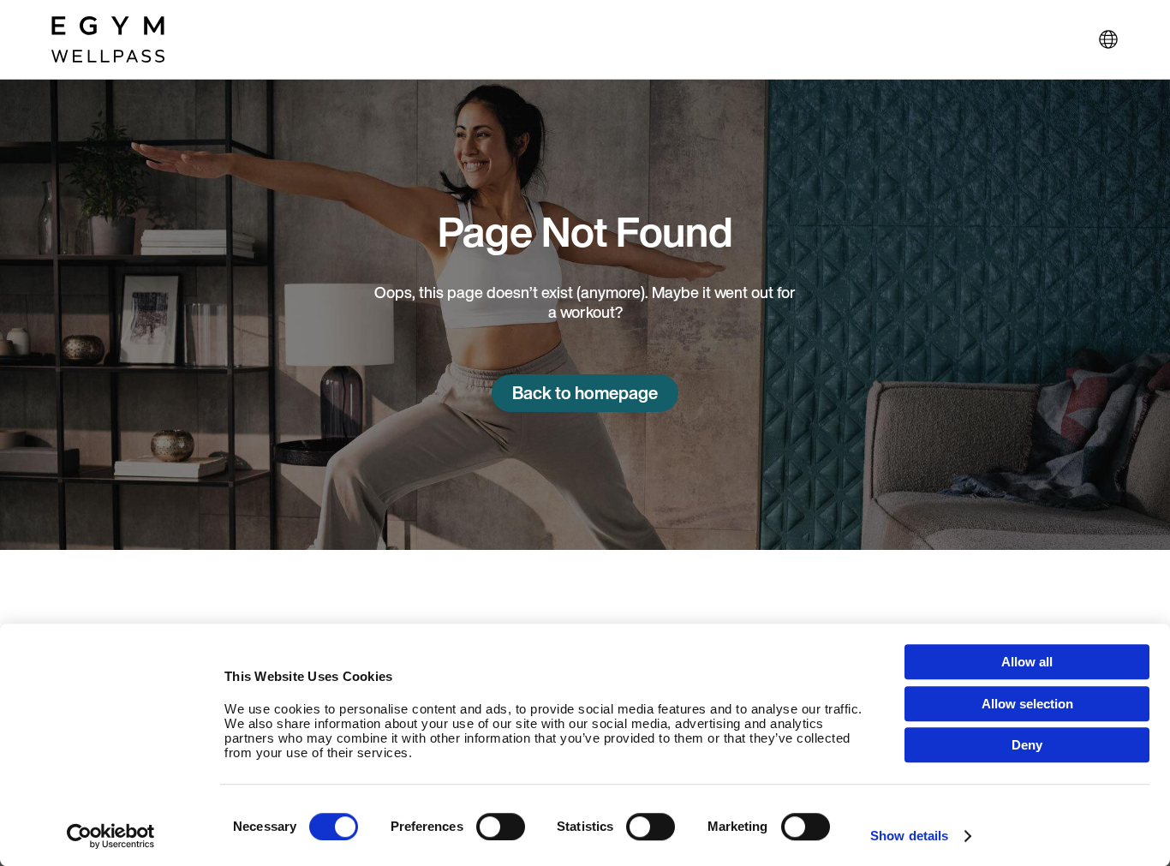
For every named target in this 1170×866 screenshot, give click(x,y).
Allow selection (1027, 703)
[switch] (500, 826)
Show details (909, 835)
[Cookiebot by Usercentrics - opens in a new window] (111, 836)
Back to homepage (585, 392)
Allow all (1027, 661)
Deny (1027, 745)
